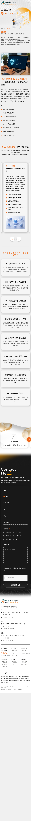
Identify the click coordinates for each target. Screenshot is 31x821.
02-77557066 (7, 615)
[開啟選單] (28, 3)
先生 (7, 496)
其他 (17, 539)
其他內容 (6, 544)
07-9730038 (6, 638)
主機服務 (4, 653)
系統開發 (8, 536)
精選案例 (14, 655)
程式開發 (24, 648)
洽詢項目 (6, 529)
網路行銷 (8, 539)
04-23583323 (7, 626)
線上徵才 (24, 664)
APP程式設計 (5, 655)
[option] (15, 197)
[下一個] (19, 239)
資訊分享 (14, 659)
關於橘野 (4, 648)
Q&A (13, 664)
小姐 (14, 496)
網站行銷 (4, 651)
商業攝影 (4, 667)
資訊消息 (14, 662)
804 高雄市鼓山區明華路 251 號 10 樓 (13, 635)
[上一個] (12, 239)
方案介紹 (14, 653)
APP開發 (18, 532)
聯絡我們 (24, 659)
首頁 (2, 28)
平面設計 (18, 536)
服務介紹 (14, 651)
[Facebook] (2, 673)
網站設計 (8, 532)
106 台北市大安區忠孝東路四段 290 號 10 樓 (15, 612)
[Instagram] (5, 673)
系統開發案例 (26, 653)
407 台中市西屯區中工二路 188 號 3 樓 (14, 624)
